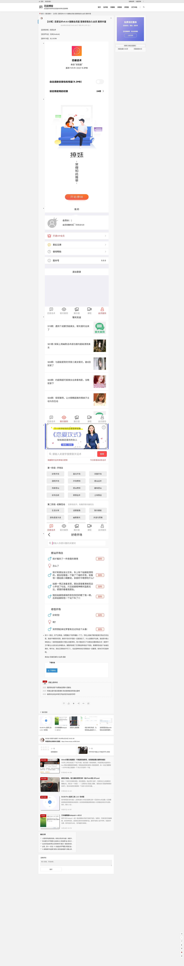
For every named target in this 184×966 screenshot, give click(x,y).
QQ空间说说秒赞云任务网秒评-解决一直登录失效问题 (58, 844)
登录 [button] (42, 1)
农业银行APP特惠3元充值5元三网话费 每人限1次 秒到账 (59, 841)
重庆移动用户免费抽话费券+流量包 (57, 687)
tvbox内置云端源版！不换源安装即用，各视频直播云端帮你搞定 (83, 760)
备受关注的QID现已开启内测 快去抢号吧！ (59, 694)
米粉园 (119, 7)
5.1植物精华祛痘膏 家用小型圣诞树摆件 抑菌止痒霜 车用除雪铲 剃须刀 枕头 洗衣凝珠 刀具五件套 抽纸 (73, 849)
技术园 (105, 7)
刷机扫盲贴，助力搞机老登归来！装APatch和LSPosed (80, 778)
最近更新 (48, 13)
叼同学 (52, 738)
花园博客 (48, 6)
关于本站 (134, 7)
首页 (99, 7)
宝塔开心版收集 (59, 727)
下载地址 (53, 670)
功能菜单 (138, 1)
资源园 (112, 7)
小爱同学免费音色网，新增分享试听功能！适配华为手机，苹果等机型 (63, 838)
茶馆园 (126, 7)
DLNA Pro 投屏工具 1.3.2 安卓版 (72, 797)
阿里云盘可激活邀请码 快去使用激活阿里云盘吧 (61, 691)
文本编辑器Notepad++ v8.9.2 (71, 815)
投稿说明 (131, 1)
